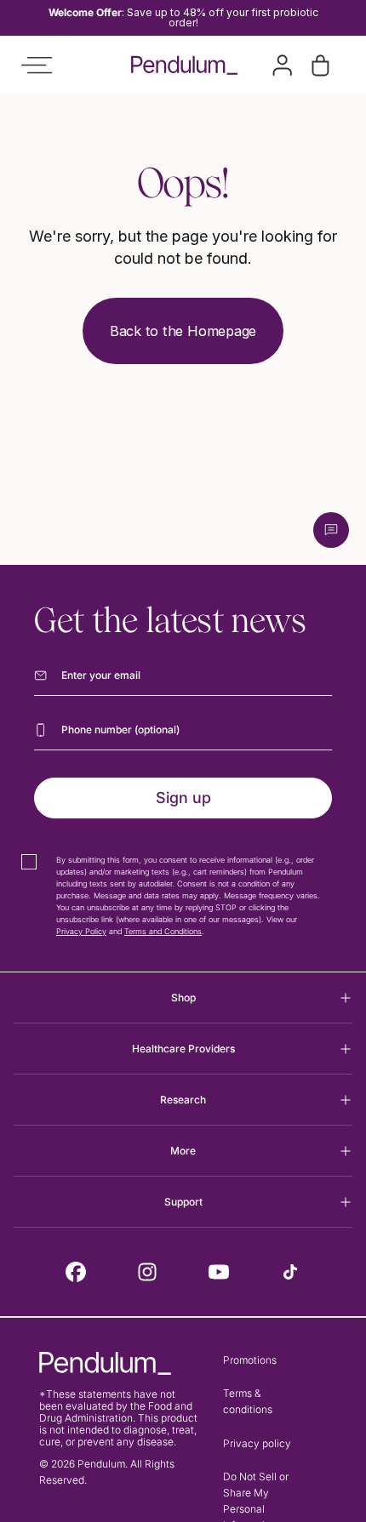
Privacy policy (257, 1443)
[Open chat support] (331, 530)
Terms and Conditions (163, 931)
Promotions (250, 1360)
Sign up (183, 798)
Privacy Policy (81, 931)
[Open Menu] (36, 65)
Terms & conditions (247, 1401)
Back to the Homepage (183, 330)
